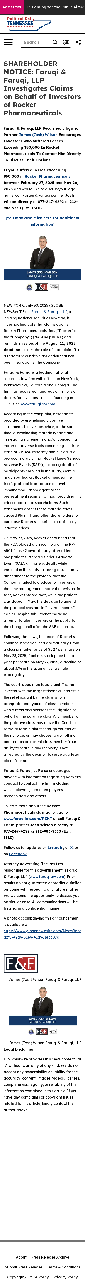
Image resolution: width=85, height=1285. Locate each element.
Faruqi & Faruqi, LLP (49, 311)
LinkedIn (55, 847)
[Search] (54, 42)
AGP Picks (12, 7)
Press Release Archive (50, 1257)
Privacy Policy (65, 1277)
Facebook (18, 854)
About (21, 1257)
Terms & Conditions (63, 1267)
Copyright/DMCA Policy (28, 1277)
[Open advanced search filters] (65, 42)
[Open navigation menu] (8, 42)
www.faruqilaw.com (38, 404)
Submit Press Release (23, 1267)
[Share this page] (78, 42)
